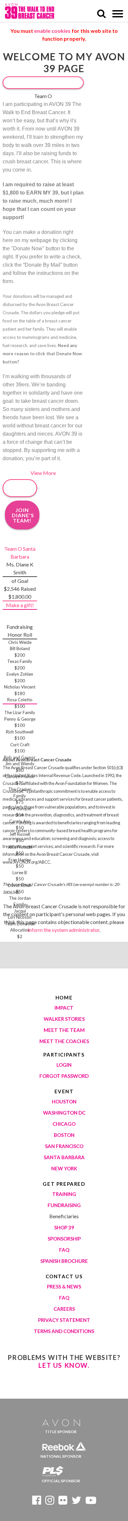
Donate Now (43, 83)
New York (64, 1168)
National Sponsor (60, 1456)
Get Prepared (64, 1184)
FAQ (64, 1250)
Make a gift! (20, 605)
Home (64, 997)
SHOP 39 (64, 1227)
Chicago (64, 1124)
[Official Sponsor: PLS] (63, 1470)
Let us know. (63, 1365)
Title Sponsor (60, 1431)
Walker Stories (64, 1019)
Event (64, 1091)
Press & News (64, 1286)
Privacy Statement (64, 1320)
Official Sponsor (61, 1480)
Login (64, 1065)
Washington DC (64, 1113)
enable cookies (52, 31)
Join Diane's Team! (23, 515)
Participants (63, 1055)
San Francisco (64, 1146)
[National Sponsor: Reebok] (63, 1445)
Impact (64, 1008)
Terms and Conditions (64, 1331)
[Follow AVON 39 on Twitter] (76, 1502)
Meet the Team (64, 1030)
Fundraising (64, 1205)
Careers (64, 1309)
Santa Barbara (64, 1157)
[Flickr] (62, 1502)
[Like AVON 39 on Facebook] (36, 1502)
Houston (64, 1101)
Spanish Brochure (64, 1261)
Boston (64, 1135)
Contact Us (64, 1276)
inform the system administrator (63, 930)
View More (43, 473)
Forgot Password (64, 1076)
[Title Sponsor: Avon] (63, 1420)
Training (64, 1194)
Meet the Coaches (64, 1041)
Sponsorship (64, 1239)
